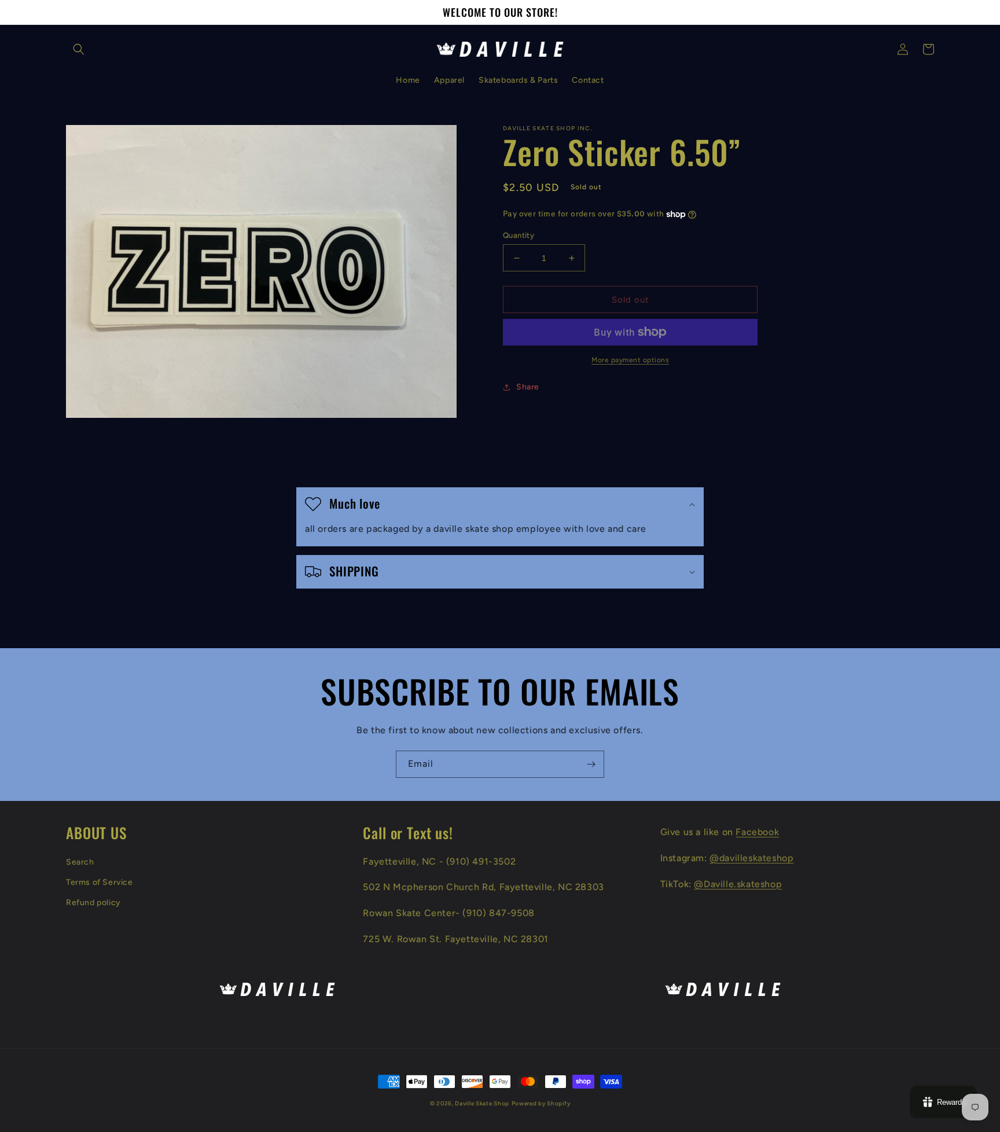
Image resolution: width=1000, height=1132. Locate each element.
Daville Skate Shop (482, 1103)
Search (80, 862)
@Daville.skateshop (738, 884)
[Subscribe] (591, 764)
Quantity (518, 235)
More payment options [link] (630, 360)
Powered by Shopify (541, 1103)
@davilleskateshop (751, 857)
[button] (78, 49)
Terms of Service (99, 882)
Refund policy (93, 902)
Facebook (757, 831)
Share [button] (527, 387)
